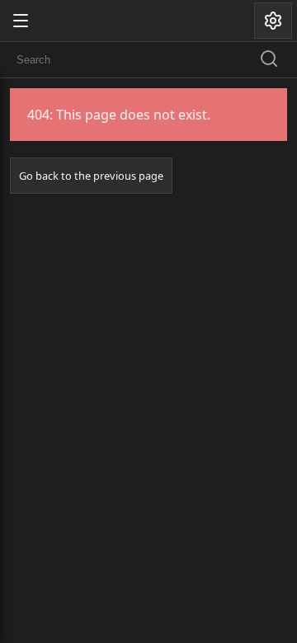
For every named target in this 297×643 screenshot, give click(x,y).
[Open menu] (20, 20)
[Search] (269, 60)
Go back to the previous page (91, 175)
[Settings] (273, 20)
